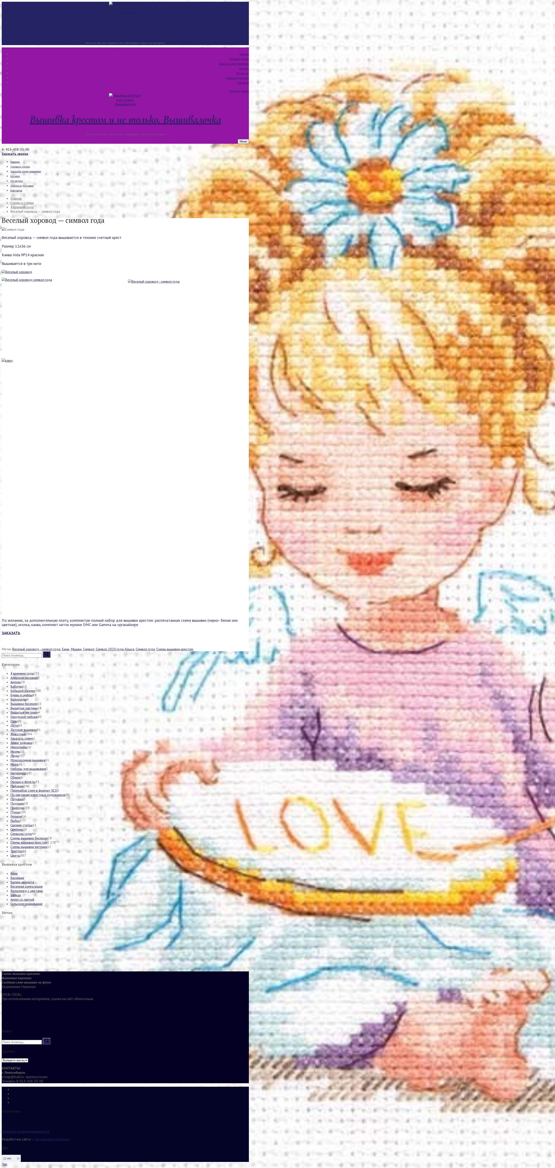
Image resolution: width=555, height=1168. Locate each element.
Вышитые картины (24, 708)
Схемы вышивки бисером (29, 838)
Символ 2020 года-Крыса (115, 649)
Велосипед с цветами (26, 891)
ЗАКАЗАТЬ (11, 632)
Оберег (15, 777)
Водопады (18, 699)
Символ (88, 649)
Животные (18, 734)
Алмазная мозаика (24, 677)
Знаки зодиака (21, 743)
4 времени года (22, 673)
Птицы (15, 812)
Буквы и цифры (21, 695)
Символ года (145, 649)
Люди (14, 756)
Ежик (65, 649)
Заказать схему (21, 738)
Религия (16, 816)
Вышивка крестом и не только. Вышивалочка (125, 27)
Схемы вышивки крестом (174, 649)
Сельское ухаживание (26, 904)
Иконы (15, 751)
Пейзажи (17, 786)
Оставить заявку (239, 91)
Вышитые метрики (24, 712)
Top (4, 1164)
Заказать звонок (15, 154)
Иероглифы (18, 747)
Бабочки (16, 686)
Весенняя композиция (26, 886)
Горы (13, 721)
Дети (14, 725)
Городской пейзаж (24, 717)
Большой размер (22, 690)
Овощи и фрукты (22, 782)
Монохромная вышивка (27, 760)
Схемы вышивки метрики (28, 847)
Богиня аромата (22, 882)
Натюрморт (19, 773)
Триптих (16, 851)
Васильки (17, 878)
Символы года (21, 834)
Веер (14, 873)
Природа (17, 808)
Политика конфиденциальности (25, 1131)
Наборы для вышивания (28, 769)
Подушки (17, 803)
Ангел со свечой (22, 899)
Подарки (17, 799)
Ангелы (15, 682)
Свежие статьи (21, 825)
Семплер (16, 829)
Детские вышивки (23, 730)
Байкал (15, 895)
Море (14, 764)
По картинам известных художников (37, 795)
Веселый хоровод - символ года (36, 649)
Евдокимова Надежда (52, 1139)
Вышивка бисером (24, 703)
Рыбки (15, 821)
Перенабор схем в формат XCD (33, 790)
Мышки (76, 649)
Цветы (15, 855)
